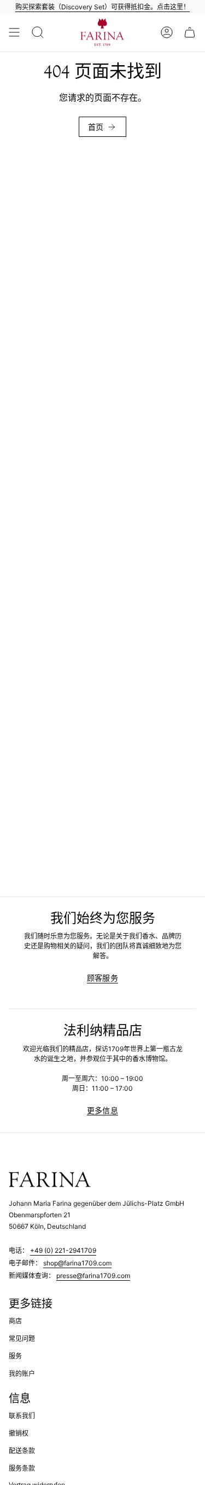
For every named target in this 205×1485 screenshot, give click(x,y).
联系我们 (22, 1416)
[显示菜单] (14, 33)
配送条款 (22, 1451)
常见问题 (22, 1338)
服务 (15, 1356)
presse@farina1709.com (93, 1275)
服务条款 (22, 1468)
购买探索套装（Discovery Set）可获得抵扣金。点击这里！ (102, 7)
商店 (15, 1321)
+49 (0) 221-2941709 (63, 1250)
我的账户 (22, 1373)
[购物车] (189, 33)
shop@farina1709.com (77, 1263)
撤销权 (18, 1433)
